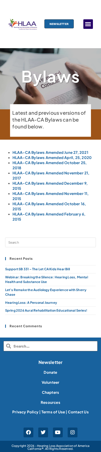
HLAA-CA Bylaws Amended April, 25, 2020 (52, 157)
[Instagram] (72, 432)
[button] (88, 24)
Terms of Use (53, 411)
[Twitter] (43, 432)
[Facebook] (28, 432)
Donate (50, 372)
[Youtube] (58, 432)
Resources (50, 402)
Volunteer (51, 382)
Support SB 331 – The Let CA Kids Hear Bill (37, 269)
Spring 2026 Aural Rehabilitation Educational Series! (46, 310)
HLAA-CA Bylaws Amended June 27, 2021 (50, 152)
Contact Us (78, 411)
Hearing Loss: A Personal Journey (31, 303)
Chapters (50, 392)
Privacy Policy (25, 411)
